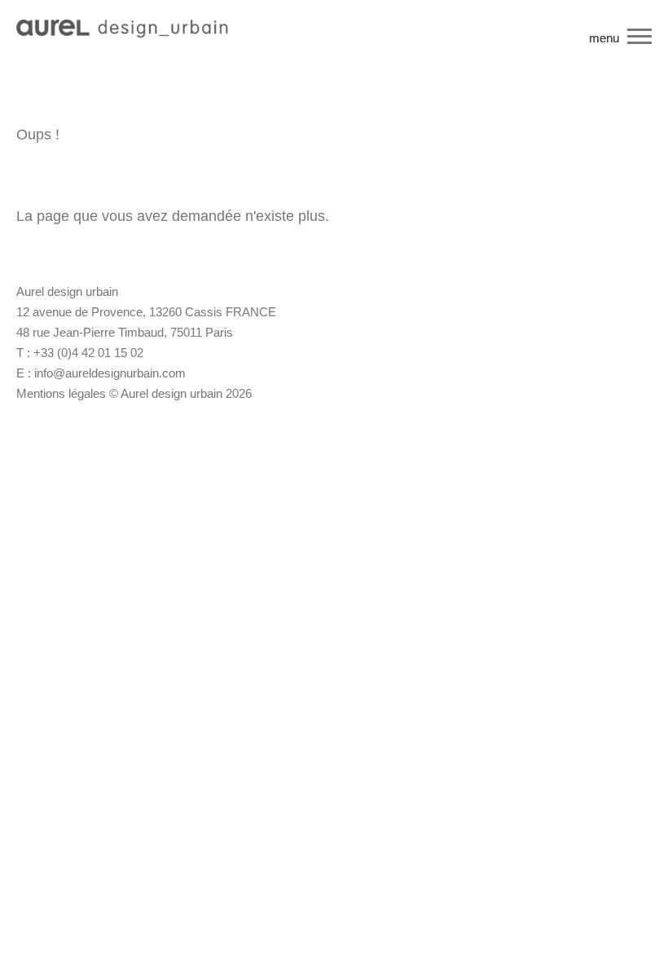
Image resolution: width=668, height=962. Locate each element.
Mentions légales (61, 393)
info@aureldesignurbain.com (110, 373)
